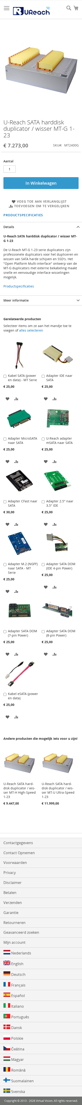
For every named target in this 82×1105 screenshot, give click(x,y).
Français (18, 985)
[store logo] (31, 9)
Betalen (9, 892)
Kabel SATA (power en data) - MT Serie (22, 377)
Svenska (17, 1091)
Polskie (16, 1038)
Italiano (17, 1006)
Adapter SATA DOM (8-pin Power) (60, 633)
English (16, 963)
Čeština (17, 1049)
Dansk (16, 1027)
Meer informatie (16, 300)
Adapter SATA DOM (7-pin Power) (22, 633)
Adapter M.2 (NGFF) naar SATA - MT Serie (23, 568)
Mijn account (14, 942)
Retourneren (14, 922)
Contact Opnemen (19, 852)
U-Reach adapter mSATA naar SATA (59, 440)
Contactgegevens (18, 842)
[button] (7, 398)
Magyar (17, 1059)
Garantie (10, 912)
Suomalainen (22, 1080)
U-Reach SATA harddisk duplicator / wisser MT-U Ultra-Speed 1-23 (58, 790)
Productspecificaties (23, 215)
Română (18, 1070)
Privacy (9, 872)
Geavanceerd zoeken (21, 932)
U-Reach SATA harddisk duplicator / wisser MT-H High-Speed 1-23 (19, 790)
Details (8, 227)
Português (19, 1016)
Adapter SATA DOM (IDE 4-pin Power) (60, 566)
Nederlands (20, 953)
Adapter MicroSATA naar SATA (22, 440)
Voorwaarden (15, 862)
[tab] (41, 227)
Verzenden (12, 902)
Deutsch (18, 974)
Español (17, 995)
